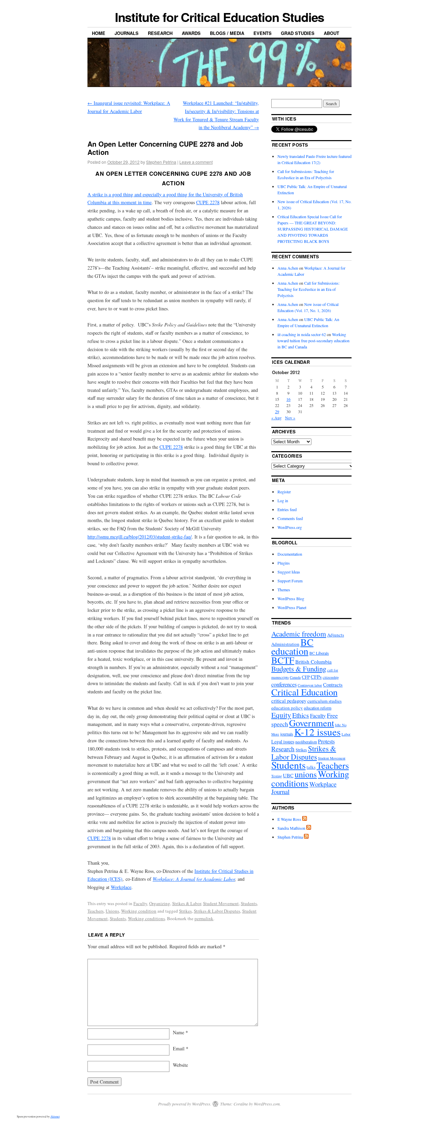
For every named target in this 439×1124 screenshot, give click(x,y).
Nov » (290, 417)
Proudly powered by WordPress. (184, 1104)
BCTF (282, 660)
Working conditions (146, 918)
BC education (292, 646)
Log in (282, 500)
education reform (317, 708)
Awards (191, 33)
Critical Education (304, 692)
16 (288, 399)
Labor (346, 734)
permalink (203, 918)
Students (249, 903)
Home (98, 33)
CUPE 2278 (208, 202)
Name (180, 1032)
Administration (285, 644)
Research (160, 33)
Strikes (185, 911)
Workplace (121, 887)
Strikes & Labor (186, 903)
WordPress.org (289, 527)
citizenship (331, 677)
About (331, 33)
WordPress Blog (290, 598)
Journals (127, 33)
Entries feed (287, 509)
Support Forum (289, 580)
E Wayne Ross (289, 819)
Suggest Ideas (288, 572)
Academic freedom (298, 634)
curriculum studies (324, 701)
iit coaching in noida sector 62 (301, 334)
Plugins (283, 563)
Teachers (95, 911)
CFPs (316, 677)
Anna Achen (287, 268)
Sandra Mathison (291, 828)
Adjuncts (335, 635)
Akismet (55, 1116)
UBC (288, 775)
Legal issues (282, 741)
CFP (306, 677)
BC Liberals (319, 653)
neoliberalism (306, 741)
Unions (112, 911)
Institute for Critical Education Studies (219, 17)
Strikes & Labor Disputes (217, 911)
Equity (281, 715)
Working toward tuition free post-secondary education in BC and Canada (313, 340)
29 (277, 411)
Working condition (138, 911)
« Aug (276, 417)
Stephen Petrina (161, 162)
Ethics (300, 715)
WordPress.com (267, 1104)
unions (306, 774)
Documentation (289, 554)
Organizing (159, 903)
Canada (295, 677)
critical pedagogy (288, 700)
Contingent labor (310, 685)
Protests (326, 741)
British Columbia (313, 661)
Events (262, 33)
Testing (276, 776)
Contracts (333, 684)
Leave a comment (196, 162)
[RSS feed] (304, 819)
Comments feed (290, 518)
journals (286, 734)
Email (180, 1048)
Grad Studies (298, 33)
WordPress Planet (291, 607)
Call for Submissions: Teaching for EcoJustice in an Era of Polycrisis (308, 289)
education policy (287, 708)
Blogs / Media (227, 33)
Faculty (140, 903)
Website (180, 1065)
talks (311, 767)
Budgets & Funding (298, 669)
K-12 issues (317, 731)
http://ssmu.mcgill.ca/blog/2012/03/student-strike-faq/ (139, 536)
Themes (283, 589)
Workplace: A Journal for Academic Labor (194, 879)
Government (311, 723)
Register (284, 491)
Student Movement (221, 903)
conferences (284, 684)
